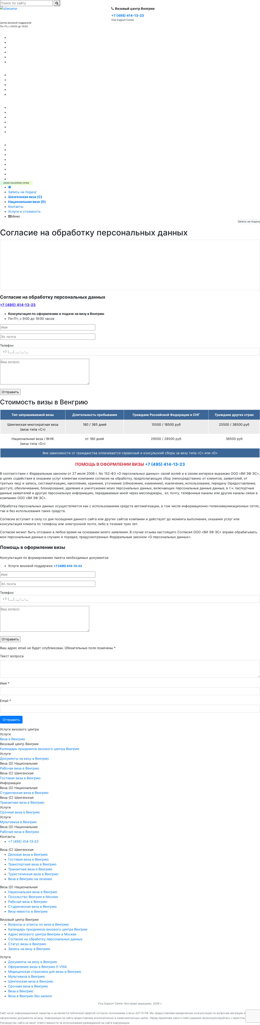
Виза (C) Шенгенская (17, 32)
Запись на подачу (22, 192)
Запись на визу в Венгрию (29, 112)
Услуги (5, 140)
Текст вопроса (12, 656)
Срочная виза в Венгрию (28, 179)
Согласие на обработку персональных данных (45, 132)
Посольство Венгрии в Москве (33, 75)
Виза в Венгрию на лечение (30, 52)
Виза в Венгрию (20, 169)
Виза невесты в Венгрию (28, 80)
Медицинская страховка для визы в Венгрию (44, 159)
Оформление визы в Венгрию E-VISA (37, 164)
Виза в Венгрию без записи (30, 154)
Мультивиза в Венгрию (26, 150)
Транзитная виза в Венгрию (30, 57)
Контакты (15, 207)
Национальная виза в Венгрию (32, 94)
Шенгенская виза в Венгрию (30, 145)
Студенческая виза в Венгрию (32, 89)
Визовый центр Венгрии (19, 102)
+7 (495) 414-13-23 (18, 305)
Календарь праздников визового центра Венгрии (47, 107)
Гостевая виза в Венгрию (28, 42)
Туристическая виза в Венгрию (33, 37)
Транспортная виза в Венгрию (32, 62)
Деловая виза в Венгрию (28, 47)
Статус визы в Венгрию (27, 117)
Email (5, 701)
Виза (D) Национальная (19, 70)
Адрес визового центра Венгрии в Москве (42, 127)
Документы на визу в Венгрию (32, 174)
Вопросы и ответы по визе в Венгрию (38, 122)
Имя (4, 683)
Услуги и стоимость (24, 211)
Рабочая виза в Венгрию (27, 85)
